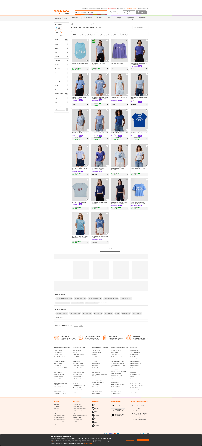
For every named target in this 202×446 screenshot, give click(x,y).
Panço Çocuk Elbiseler (116, 373)
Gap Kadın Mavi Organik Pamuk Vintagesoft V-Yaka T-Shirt (98, 169)
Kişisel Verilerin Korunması (59, 415)
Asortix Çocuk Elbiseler (116, 359)
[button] (80, 69)
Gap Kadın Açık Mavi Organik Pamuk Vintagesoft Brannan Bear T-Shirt (80, 237)
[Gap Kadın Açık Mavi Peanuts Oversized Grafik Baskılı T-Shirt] (139, 190)
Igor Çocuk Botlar (115, 352)
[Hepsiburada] (61, 11)
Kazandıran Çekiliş (134, 370)
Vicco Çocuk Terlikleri (115, 380)
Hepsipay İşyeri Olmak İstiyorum (79, 408)
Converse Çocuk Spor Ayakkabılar (118, 371)
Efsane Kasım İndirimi (134, 359)
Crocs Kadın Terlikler (96, 352)
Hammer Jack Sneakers (59, 374)
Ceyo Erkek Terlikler (58, 363)
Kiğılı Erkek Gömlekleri (58, 378)
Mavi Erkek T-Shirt (58, 354)
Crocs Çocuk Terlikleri (115, 354)
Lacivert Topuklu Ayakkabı (78, 378)
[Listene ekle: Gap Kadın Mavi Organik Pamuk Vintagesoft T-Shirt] (87, 74)
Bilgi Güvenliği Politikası (59, 417)
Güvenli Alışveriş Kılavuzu (59, 419)
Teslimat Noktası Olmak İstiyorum (80, 415)
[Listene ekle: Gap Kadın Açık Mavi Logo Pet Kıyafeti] (87, 40)
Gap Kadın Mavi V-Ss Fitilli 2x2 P (98, 63)
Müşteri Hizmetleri (121, 8)
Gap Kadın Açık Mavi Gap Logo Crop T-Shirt (79, 169)
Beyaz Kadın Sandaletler (78, 363)
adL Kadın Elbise (95, 356)
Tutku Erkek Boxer (57, 365)
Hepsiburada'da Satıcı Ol (143, 8)
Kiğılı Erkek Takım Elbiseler (59, 361)
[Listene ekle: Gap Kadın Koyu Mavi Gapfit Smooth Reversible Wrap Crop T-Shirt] (127, 179)
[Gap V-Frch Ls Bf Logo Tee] (119, 50)
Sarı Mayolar (75, 383)
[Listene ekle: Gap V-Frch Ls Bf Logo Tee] (127, 40)
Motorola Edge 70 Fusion (135, 374)
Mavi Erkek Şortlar (77, 387)
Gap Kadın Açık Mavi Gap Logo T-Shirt (119, 97)
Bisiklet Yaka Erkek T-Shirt (78, 372)
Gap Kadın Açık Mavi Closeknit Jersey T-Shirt (139, 98)
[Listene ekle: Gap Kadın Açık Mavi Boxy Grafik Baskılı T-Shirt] (127, 146)
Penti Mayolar (95, 365)
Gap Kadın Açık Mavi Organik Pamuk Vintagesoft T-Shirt (139, 64)
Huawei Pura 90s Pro (134, 365)
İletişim (55, 424)
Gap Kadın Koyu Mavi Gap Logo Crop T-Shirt (139, 133)
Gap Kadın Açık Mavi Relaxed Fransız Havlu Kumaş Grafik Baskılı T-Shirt (100, 98)
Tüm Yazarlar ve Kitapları (135, 352)
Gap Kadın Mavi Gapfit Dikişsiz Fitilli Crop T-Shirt (99, 203)
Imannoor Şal (94, 354)
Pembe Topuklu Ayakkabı (78, 365)
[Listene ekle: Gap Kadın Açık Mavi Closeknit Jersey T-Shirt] (147, 74)
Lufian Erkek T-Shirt (58, 352)
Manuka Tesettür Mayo (97, 380)
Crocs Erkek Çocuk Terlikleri (117, 375)
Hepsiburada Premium (131, 8)
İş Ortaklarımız (57, 406)
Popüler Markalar (134, 356)
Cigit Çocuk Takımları (115, 386)
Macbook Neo (133, 367)
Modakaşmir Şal (95, 370)
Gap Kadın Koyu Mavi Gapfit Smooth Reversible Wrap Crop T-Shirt (119, 203)
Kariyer (55, 413)
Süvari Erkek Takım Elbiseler (59, 356)
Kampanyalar (104, 8)
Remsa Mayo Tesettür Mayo (98, 382)
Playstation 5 (133, 372)
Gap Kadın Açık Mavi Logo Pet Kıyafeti (80, 63)
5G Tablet (132, 376)
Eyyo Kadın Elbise (95, 359)
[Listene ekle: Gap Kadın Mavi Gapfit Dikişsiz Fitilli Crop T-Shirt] (107, 179)
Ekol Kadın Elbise (95, 367)
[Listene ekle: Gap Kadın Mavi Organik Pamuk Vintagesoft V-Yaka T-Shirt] (107, 146)
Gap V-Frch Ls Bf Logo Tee (117, 63)
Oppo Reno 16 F (133, 381)
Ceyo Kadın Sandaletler (97, 391)
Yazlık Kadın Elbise (77, 350)
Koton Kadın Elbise (96, 384)
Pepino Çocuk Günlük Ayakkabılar (118, 377)
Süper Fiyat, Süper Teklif (94, 8)
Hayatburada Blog (76, 404)
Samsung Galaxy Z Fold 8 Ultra (136, 385)
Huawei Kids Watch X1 (135, 361)
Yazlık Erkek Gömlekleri (78, 359)
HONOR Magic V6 (134, 392)
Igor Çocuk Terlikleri (115, 389)
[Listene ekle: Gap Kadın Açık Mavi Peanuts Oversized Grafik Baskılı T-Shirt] (147, 179)
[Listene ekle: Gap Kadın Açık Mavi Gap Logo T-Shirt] (127, 74)
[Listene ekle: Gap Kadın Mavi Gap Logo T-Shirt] (147, 146)
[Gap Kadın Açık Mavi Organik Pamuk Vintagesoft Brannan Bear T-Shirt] (80, 223)
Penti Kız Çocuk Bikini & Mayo (117, 361)
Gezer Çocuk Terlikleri (116, 391)
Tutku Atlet (56, 370)
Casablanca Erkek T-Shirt (59, 391)
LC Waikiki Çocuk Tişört (116, 393)
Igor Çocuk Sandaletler (116, 350)
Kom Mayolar (95, 386)
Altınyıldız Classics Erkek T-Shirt (60, 367)
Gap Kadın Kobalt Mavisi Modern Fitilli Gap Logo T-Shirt (119, 133)
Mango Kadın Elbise (96, 363)
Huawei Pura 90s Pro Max (135, 363)
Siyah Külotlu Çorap (77, 381)
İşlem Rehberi (75, 421)
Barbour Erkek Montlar (58, 381)
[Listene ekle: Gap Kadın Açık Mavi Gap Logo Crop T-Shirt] (87, 146)
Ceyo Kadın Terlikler (96, 372)
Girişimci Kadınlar (112, 8)
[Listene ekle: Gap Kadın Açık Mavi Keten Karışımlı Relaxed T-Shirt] (87, 110)
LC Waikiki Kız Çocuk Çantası (117, 363)
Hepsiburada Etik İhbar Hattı (139, 419)
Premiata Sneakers (58, 350)
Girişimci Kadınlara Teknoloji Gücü (80, 413)
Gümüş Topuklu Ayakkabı (78, 354)
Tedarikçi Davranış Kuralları (78, 410)
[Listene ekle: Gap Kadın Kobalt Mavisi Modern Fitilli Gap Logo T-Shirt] (127, 110)
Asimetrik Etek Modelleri (78, 389)
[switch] (66, 40)
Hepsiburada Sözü (134, 350)
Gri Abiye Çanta (76, 370)
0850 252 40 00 (139, 414)
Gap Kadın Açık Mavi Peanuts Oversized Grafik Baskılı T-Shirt (138, 203)
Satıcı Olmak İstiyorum (77, 406)
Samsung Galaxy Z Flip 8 (135, 387)
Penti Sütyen (94, 361)
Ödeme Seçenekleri (77, 417)
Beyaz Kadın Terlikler (77, 374)
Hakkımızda (56, 404)
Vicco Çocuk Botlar (115, 382)
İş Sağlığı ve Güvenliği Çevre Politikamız (62, 421)
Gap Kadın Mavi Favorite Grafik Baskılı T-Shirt (100, 237)
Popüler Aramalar (134, 354)
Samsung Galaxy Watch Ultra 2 (136, 389)
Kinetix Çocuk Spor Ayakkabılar (117, 384)
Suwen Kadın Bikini (96, 393)
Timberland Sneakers (58, 376)
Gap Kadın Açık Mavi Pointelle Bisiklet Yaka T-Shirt (100, 133)
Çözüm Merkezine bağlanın (139, 405)
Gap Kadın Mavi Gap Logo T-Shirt (138, 168)
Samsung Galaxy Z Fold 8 (135, 383)
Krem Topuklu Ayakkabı (78, 376)
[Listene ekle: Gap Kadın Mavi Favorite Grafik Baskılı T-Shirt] (107, 213)
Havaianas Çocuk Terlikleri (117, 369)
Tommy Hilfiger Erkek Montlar (60, 393)
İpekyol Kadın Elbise (96, 377)
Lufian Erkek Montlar (58, 372)
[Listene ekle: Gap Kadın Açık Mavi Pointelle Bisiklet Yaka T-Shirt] (107, 110)
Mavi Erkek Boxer (76, 361)
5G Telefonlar (133, 378)
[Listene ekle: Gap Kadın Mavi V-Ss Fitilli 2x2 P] (107, 40)
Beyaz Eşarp (75, 352)
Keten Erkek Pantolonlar (78, 356)
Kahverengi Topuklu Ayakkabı (79, 385)
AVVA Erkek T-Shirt (58, 359)
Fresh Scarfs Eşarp (96, 350)
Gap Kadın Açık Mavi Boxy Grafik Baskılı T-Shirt (118, 169)
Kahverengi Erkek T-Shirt (78, 367)
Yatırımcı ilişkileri (57, 408)
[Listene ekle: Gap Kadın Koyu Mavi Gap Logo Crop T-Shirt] (147, 110)
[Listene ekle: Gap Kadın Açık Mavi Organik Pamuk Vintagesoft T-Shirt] (147, 40)
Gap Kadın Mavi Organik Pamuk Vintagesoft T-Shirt (79, 98)
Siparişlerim (85, 8)
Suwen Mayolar (95, 389)
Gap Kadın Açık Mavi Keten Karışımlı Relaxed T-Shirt (79, 133)
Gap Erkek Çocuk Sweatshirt (117, 356)
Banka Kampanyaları (77, 419)
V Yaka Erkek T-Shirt (77, 392)
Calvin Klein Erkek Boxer (59, 386)
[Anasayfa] (72, 24)
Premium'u (62, 13)
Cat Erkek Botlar (57, 389)
